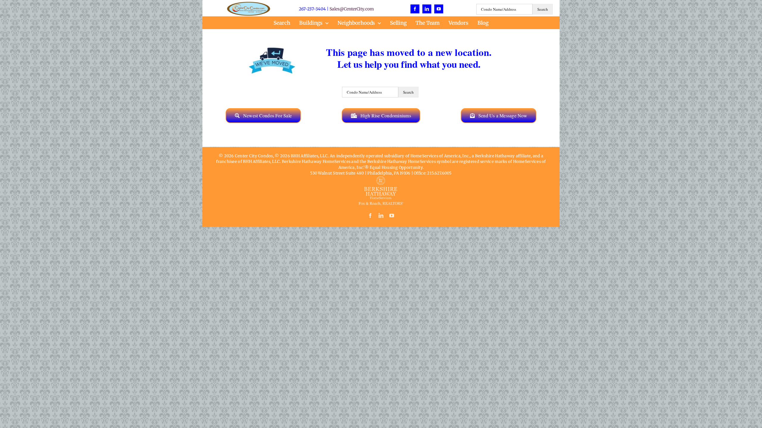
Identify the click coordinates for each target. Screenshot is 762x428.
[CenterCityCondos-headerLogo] (248, 4)
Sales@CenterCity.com (352, 9)
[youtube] (438, 8)
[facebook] (414, 8)
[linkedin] (426, 8)
